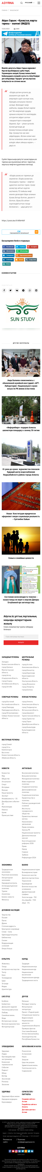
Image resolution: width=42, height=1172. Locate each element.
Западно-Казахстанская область (11, 663)
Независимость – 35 (9, 799)
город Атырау (7, 681)
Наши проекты (7, 793)
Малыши (25, 1001)
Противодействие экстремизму (8, 1058)
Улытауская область (30, 681)
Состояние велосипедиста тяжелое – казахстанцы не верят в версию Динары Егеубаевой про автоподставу (21, 600)
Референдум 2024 (29, 858)
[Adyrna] (9, 3)
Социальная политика (30, 795)
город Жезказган (28, 684)
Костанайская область (10, 704)
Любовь (5, 1013)
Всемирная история (29, 872)
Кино (3, 975)
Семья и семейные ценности (21, 558)
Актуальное (6, 782)
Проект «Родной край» (30, 1012)
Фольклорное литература (27, 1008)
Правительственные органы (30, 818)
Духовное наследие (11, 910)
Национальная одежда (30, 978)
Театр (4, 972)
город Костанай (8, 702)
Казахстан (6, 773)
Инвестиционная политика (28, 783)
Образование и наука (31, 1047)
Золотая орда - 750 (29, 897)
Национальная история (31, 870)
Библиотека (6, 938)
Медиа (4, 987)
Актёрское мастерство (10, 969)
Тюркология (26, 881)
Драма (4, 923)
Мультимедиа (7, 807)
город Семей (7, 744)
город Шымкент (28, 713)
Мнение (5, 790)
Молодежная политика (30, 779)
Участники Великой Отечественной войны (30, 1033)
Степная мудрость (9, 926)
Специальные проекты (30, 1015)
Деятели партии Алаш (30, 878)
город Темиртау (28, 687)
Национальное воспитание (27, 974)
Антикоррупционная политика (9, 887)
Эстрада (5, 984)
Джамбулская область (30, 724)
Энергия (25, 1060)
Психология (26, 1051)
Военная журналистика (11, 1024)
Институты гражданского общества (27, 811)
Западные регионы (10, 657)
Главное (25, 852)
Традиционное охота (30, 980)
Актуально (27, 768)
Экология (5, 1085)
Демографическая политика (29, 791)
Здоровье (5, 1051)
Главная (4, 10)
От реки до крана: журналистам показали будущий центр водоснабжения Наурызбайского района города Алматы (21, 472)
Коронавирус (7, 1102)
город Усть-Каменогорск (7, 749)
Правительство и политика (28, 799)
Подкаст (5, 1070)
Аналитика (6, 894)
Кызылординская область (28, 731)
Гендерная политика (30, 787)
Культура (6, 959)
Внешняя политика (29, 776)
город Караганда (28, 673)
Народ (24, 849)
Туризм (4, 891)
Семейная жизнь (8, 1015)
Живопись (6, 964)
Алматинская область (30, 704)
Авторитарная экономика (7, 879)
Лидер (4, 1054)
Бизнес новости (8, 897)
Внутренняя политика (30, 773)
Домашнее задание (9, 1007)
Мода (4, 1018)
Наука (24, 1057)
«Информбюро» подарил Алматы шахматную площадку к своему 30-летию (21, 429)
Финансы (5, 900)
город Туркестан (28, 719)
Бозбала (5, 1001)
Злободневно (8, 1047)
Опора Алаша (7, 949)
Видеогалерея (27, 1018)
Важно (25, 865)
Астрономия (26, 1054)
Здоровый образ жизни (10, 1096)
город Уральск (7, 667)
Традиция (25, 964)
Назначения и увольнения (27, 823)
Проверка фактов (28, 1029)
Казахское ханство (29, 875)
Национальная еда (29, 969)
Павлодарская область (10, 710)
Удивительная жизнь (30, 1065)
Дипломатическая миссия (29, 837)
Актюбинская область (10, 684)
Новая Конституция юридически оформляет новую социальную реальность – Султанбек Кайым (21, 517)
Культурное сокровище (10, 929)
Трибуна (25, 855)
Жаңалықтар (14, 10)
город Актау (6, 675)
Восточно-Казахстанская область (11, 754)
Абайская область (9, 758)
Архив (4, 813)
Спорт (4, 784)
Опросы (5, 810)
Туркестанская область (31, 716)
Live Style (6, 997)
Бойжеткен (6, 1004)
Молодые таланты (29, 1004)
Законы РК (26, 830)
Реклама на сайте (7, 1141)
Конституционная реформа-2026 (28, 842)
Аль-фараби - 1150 (29, 900)
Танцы (4, 967)
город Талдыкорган (29, 707)
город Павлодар (8, 707)
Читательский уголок (10, 1010)
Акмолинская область (30, 667)
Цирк (4, 981)
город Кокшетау (28, 670)
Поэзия (4, 918)
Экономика (7, 865)
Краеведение (27, 884)
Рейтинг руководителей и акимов (31, 805)
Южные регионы (29, 697)
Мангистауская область (8, 671)
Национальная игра (29, 967)
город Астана (27, 665)
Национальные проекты (31, 833)
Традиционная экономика (7, 871)
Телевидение (7, 978)
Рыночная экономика (10, 875)
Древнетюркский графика (28, 893)
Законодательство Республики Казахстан (30, 1038)
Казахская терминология (7, 1063)
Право (24, 846)
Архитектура (7, 989)
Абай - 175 (26, 903)
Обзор (4, 1073)
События (5, 1067)
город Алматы (27, 702)
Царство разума (28, 1062)
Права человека (28, 827)
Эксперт (5, 796)
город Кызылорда (28, 727)
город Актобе (7, 687)
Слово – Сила (7, 932)
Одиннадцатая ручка (10, 935)
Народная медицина (9, 1099)
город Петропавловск (10, 713)
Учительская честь (29, 1068)
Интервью (5, 787)
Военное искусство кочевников (29, 888)
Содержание (27, 1071)
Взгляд (4, 1076)
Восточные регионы (10, 740)
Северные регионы (10, 697)
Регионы (5, 1082)
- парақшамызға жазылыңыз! (19, 232)
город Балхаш (27, 690)
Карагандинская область (28, 677)
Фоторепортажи (8, 1027)
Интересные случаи (9, 1021)
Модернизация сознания (7, 945)
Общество (6, 779)
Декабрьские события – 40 (11, 803)
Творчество (6, 915)
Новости (5, 768)
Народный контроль (9, 883)
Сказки (4, 940)
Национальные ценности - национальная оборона (31, 1023)
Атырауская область (10, 678)
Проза (4, 921)
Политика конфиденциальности (26, 1141)
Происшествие (7, 815)
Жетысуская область (30, 710)
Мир (3, 776)
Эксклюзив (6, 1079)
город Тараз (26, 722)
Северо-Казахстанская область (10, 717)
